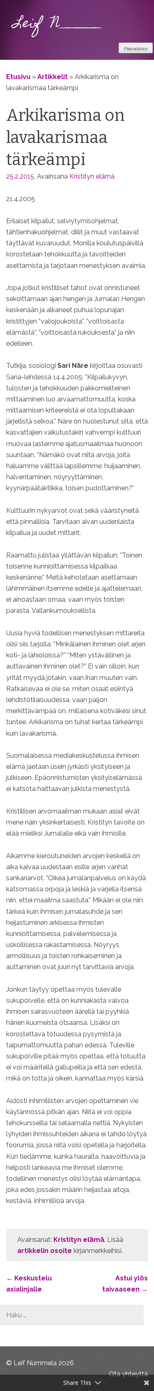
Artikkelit (52, 77)
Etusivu (18, 77)
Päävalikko (135, 49)
